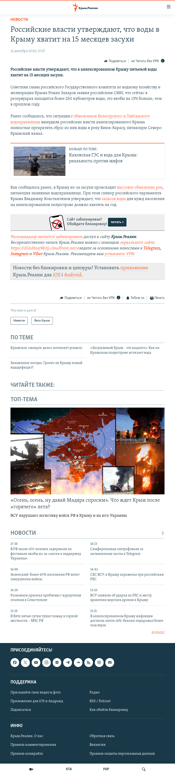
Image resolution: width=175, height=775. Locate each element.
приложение (134, 268)
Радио (95, 692)
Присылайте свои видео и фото (35, 692)
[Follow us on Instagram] (46, 662)
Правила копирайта (26, 754)
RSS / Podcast (100, 701)
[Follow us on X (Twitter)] (25, 662)
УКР (106, 769)
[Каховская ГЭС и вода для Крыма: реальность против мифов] (39, 161)
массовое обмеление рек (139, 188)
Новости (19, 20)
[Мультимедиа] (31, 769)
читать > (117, 222)
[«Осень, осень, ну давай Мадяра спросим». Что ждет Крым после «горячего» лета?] (87, 451)
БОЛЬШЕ (158, 633)
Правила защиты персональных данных (122, 754)
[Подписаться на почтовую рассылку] (109, 662)
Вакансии (98, 745)
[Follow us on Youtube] (36, 662)
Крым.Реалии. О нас (26, 736)
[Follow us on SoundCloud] (78, 662)
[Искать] (144, 769)
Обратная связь (102, 736)
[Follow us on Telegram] (67, 662)
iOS (56, 275)
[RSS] (88, 662)
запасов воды (114, 199)
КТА (69, 769)
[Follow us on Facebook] (14, 662)
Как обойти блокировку (109, 710)
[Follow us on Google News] (57, 662)
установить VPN (119, 254)
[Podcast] (99, 662)
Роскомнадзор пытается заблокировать (46, 237)
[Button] (115, 61)
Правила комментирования (33, 745)
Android (72, 275)
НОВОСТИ (23, 533)
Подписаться (20, 710)
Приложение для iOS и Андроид (36, 701)
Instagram (19, 254)
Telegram (151, 248)
